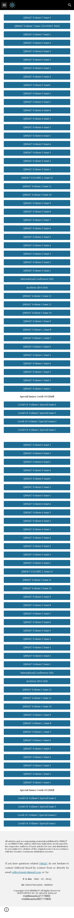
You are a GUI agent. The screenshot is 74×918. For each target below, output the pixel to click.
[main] (37, 396)
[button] (4, 5)
